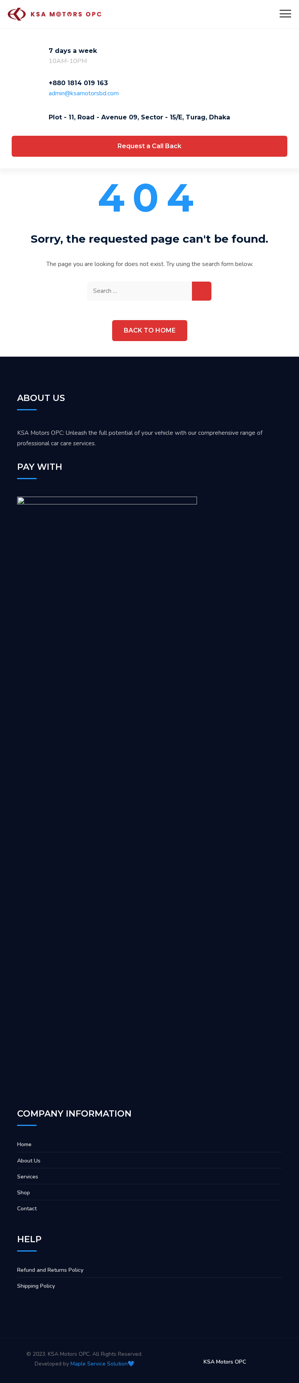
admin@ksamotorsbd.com (84, 93)
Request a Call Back (149, 146)
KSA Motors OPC (225, 1361)
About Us (28, 1160)
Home (24, 1144)
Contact (27, 1208)
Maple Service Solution (99, 1363)
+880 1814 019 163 (78, 83)
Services (27, 1176)
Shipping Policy (36, 1286)
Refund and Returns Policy (50, 1270)
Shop (23, 1192)
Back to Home (150, 330)
